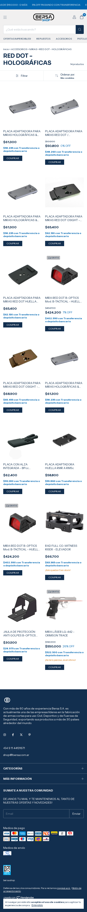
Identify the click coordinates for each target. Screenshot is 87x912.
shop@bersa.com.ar (16, 755)
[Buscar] (80, 29)
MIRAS (33, 49)
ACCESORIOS (64, 38)
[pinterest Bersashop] (29, 735)
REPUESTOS (43, 38)
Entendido (37, 905)
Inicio (6, 49)
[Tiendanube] (19, 898)
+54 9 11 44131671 (14, 748)
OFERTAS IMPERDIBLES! (17, 38)
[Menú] (5, 17)
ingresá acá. (63, 888)
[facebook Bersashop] (13, 735)
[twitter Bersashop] (21, 735)
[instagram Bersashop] (4, 735)
